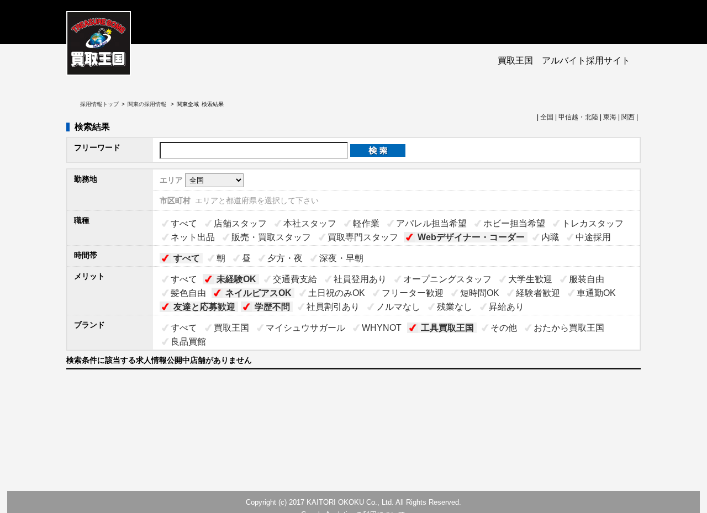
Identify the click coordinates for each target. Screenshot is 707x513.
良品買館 (188, 341)
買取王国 (231, 327)
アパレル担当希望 (431, 223)
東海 (609, 117)
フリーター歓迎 (413, 293)
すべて (184, 223)
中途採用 (593, 237)
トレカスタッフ (593, 223)
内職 (550, 237)
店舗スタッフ (240, 223)
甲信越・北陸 (578, 117)
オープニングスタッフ (447, 279)
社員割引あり (333, 306)
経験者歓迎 (538, 293)
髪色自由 (188, 293)
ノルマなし (398, 306)
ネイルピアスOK (258, 293)
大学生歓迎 (530, 279)
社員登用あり (360, 279)
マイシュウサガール (305, 327)
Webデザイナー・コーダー (471, 237)
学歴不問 (272, 306)
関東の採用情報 (148, 104)
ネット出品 (193, 237)
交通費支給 (295, 279)
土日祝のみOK (336, 293)
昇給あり (506, 306)
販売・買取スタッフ (271, 237)
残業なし (454, 306)
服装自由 (586, 279)
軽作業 (366, 223)
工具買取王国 (447, 327)
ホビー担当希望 (514, 223)
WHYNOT (382, 327)
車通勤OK (596, 293)
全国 (546, 117)
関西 (628, 117)
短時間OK (479, 293)
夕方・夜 (285, 258)
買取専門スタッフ (363, 237)
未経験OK (236, 279)
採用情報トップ (99, 104)
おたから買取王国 (569, 327)
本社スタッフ (309, 223)
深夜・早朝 (341, 258)
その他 (503, 327)
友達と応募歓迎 (204, 306)
